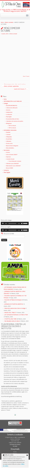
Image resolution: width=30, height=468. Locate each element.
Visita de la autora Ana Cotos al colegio (15, 308)
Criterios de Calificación (11, 107)
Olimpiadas (9, 136)
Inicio (2, 22)
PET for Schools (12, 128)
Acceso (15, 451)
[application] (15, 223)
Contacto (6, 170)
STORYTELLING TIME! (10, 319)
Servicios (8, 110)
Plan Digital (8, 116)
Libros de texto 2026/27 (11, 154)
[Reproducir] (3, 223)
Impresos (8, 157)
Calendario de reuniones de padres (14, 121)
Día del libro (9, 139)
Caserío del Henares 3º (21, 89)
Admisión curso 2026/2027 (12, 163)
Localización (9, 114)
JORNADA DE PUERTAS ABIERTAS (13, 304)
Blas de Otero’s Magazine (12, 145)
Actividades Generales (10, 130)
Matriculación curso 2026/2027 (13, 165)
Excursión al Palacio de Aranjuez (13, 300)
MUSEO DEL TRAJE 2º (10, 312)
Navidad (8, 132)
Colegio (6, 103)
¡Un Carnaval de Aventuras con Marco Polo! (16, 314)
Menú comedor (9, 22)
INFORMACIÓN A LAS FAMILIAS (13, 101)
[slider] (25, 223)
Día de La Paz (9, 143)
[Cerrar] (27, 455)
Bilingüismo (9, 123)
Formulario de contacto (15, 444)
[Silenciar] (22, 223)
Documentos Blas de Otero (12, 119)
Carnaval (8, 134)
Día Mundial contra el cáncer (12, 321)
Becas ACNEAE (9, 168)
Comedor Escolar (10, 159)
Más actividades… (10, 148)
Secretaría (7, 150)
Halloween (8, 141)
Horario (8, 152)
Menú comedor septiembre (10, 86)
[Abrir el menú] (27, 15)
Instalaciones (9, 112)
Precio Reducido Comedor (15, 161)
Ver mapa (15, 446)
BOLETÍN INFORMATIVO (11, 105)
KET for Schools (12, 125)
